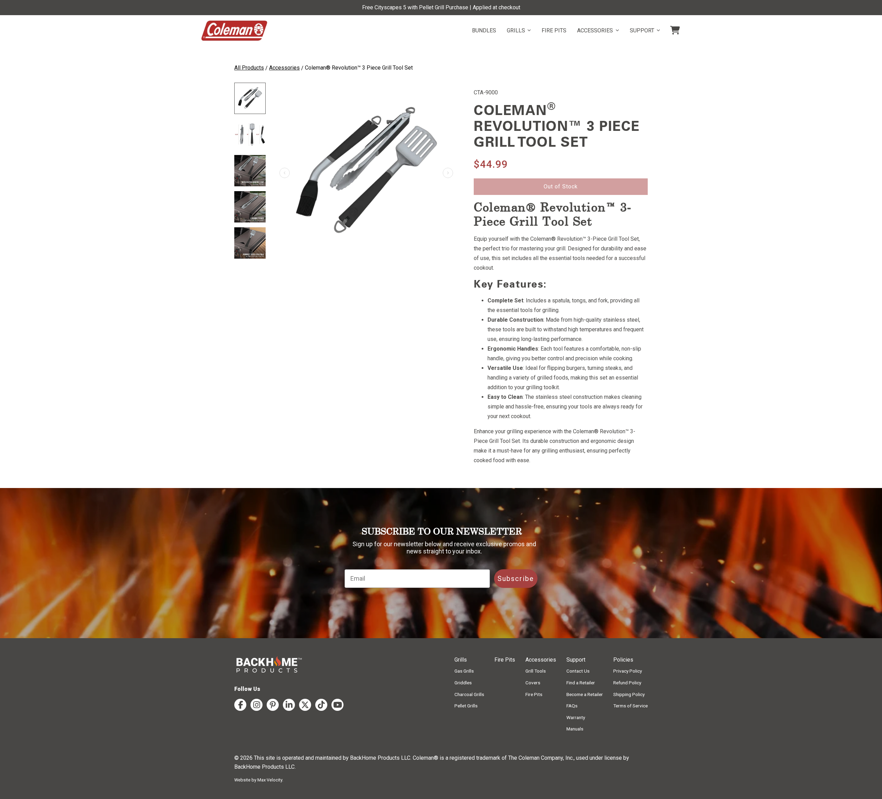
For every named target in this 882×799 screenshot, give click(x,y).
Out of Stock (561, 186)
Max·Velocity (269, 779)
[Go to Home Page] (234, 30)
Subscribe (516, 578)
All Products (249, 67)
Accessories (284, 67)
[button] (448, 173)
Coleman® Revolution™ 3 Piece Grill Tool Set (359, 67)
